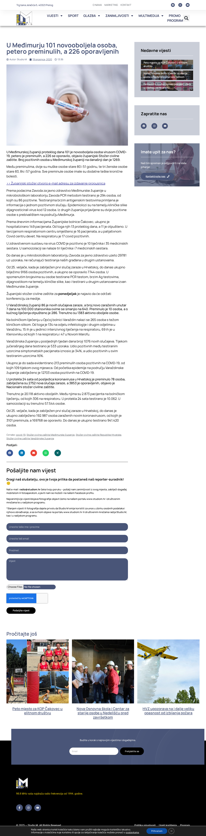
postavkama (132, 832)
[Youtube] (188, 5)
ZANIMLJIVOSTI (117, 15)
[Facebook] (173, 5)
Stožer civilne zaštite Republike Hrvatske (98, 434)
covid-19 (20, 434)
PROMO (175, 15)
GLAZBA (89, 15)
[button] (186, 18)
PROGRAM (175, 20)
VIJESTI (52, 15)
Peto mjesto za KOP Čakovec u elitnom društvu (37, 710)
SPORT (73, 15)
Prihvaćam (156, 831)
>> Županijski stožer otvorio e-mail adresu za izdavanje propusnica (55, 183)
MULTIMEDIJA (149, 15)
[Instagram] (180, 5)
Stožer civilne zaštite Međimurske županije (51, 434)
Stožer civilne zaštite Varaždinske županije (30, 438)
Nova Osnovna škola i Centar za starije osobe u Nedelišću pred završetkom (103, 713)
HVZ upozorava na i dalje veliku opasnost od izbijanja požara (168, 710)
